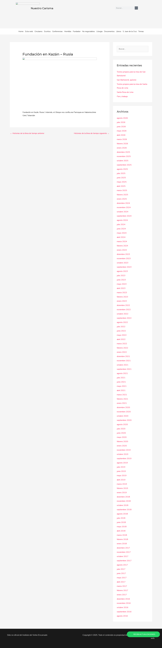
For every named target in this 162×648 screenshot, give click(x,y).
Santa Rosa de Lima (125, 92)
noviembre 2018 (124, 501)
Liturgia (99, 31)
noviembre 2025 (124, 156)
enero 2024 (122, 250)
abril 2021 (121, 390)
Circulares (38, 31)
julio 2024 (121, 224)
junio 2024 (121, 228)
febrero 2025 (122, 194)
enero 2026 (122, 148)
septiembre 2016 (124, 611)
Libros (118, 31)
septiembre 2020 (124, 420)
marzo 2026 (122, 139)
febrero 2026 (122, 143)
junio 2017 (121, 573)
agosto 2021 (122, 373)
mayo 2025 (122, 182)
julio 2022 (121, 326)
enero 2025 (122, 199)
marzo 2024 (122, 241)
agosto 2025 (122, 169)
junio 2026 (121, 126)
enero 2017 (122, 594)
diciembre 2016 (123, 599)
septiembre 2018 (124, 509)
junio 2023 (121, 279)
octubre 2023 (122, 262)
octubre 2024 (122, 211)
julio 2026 (121, 122)
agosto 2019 (122, 462)
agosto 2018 (122, 514)
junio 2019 (121, 471)
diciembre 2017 (123, 548)
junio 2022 (121, 331)
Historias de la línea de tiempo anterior (27, 133)
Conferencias (57, 31)
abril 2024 (121, 237)
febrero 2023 (122, 297)
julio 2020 (121, 428)
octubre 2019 (122, 454)
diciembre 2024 (123, 203)
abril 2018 (121, 531)
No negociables (88, 31)
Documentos (109, 31)
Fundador (77, 31)
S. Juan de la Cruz (130, 31)
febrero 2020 (122, 441)
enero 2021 (122, 403)
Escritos (47, 31)
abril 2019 (121, 479)
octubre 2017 (122, 556)
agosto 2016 (122, 616)
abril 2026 (121, 135)
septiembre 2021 (124, 369)
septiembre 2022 (124, 318)
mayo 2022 (122, 335)
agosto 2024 (122, 220)
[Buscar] (136, 8)
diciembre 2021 (123, 356)
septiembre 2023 (124, 267)
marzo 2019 (122, 484)
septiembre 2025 (124, 165)
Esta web (29, 31)
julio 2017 (121, 569)
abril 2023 (121, 288)
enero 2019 (122, 492)
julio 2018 (121, 518)
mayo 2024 (122, 233)
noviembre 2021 (124, 360)
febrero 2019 (122, 488)
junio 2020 (121, 433)
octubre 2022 (122, 314)
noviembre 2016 (124, 603)
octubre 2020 (122, 416)
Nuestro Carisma (42, 8)
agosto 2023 (122, 271)
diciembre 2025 (123, 152)
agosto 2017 (122, 565)
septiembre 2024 (124, 216)
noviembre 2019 (124, 450)
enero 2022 (122, 352)
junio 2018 (121, 522)
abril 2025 (121, 186)
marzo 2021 (122, 394)
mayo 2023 (122, 284)
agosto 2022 (122, 322)
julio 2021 (121, 377)
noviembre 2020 (124, 411)
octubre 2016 (122, 607)
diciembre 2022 (123, 305)
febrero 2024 (122, 245)
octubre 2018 (122, 505)
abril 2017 (121, 582)
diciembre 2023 (123, 254)
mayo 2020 (122, 437)
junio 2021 (121, 382)
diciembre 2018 (123, 497)
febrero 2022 (122, 348)
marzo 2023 (122, 292)
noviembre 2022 (124, 309)
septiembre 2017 (124, 560)
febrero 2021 (122, 399)
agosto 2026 (122, 118)
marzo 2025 (122, 190)
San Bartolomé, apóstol (126, 80)
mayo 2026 (122, 131)
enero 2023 (122, 301)
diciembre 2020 (123, 407)
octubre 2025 (122, 160)
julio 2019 (121, 467)
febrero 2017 (122, 590)
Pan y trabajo (122, 96)
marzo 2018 (122, 535)
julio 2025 (121, 173)
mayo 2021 (122, 386)
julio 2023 (121, 275)
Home (20, 31)
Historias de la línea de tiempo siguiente (91, 133)
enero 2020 (122, 445)
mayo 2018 (122, 526)
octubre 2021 (122, 365)
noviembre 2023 (124, 258)
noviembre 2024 (124, 207)
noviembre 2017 (124, 552)
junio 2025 (121, 177)
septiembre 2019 (124, 458)
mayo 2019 (122, 475)
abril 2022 (121, 339)
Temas (141, 31)
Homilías (67, 31)
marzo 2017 (122, 586)
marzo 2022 (122, 343)
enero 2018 (122, 543)
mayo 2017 (122, 577)
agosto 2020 (122, 424)
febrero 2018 (122, 539)
